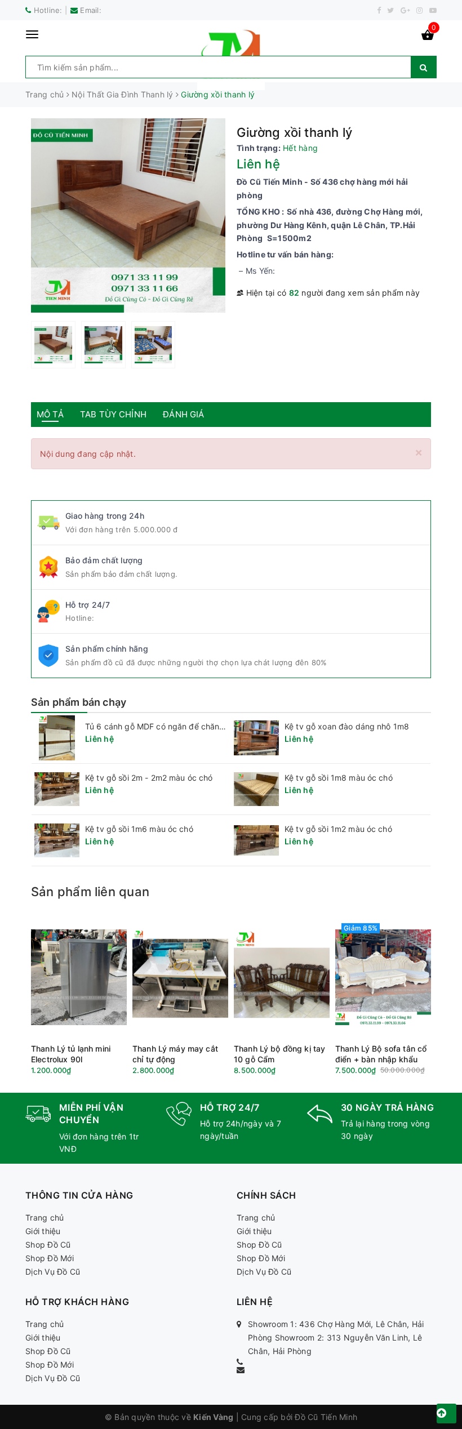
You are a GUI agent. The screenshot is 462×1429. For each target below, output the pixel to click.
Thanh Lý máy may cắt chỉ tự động (175, 1054)
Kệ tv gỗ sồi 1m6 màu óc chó (139, 829)
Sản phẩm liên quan (90, 891)
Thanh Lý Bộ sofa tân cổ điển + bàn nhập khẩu (381, 1054)
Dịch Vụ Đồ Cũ (52, 1271)
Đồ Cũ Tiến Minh (326, 1417)
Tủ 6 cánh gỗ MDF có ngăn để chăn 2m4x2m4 (172, 726)
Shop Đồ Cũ (48, 1244)
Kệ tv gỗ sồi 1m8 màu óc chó (339, 777)
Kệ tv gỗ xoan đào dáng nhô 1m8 (347, 726)
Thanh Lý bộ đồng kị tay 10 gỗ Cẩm (279, 1054)
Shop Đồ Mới (49, 1258)
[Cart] (427, 37)
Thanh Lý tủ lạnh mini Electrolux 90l (70, 1054)
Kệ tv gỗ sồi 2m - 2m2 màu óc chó (148, 777)
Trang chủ (44, 1217)
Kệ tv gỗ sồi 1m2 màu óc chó (338, 829)
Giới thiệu (43, 1231)
